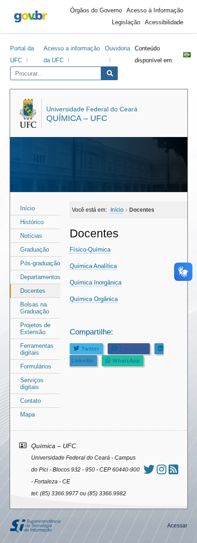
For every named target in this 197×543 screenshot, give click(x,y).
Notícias (31, 235)
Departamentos (40, 277)
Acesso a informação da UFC (72, 54)
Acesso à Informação (154, 10)
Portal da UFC (22, 54)
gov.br (30, 16)
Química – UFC (76, 118)
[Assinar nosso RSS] (173, 469)
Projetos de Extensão (35, 328)
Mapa (27, 414)
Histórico (32, 222)
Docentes (32, 290)
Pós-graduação (40, 263)
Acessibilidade (164, 22)
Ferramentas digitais (37, 349)
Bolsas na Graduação (34, 308)
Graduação (34, 249)
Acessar (177, 525)
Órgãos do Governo (96, 10)
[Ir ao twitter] (148, 469)
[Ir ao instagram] (161, 469)
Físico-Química (90, 249)
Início (27, 208)
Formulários (35, 366)
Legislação (126, 22)
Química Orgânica (94, 299)
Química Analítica (93, 266)
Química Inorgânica (95, 282)
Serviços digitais (32, 383)
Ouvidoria (117, 48)
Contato (30, 400)
